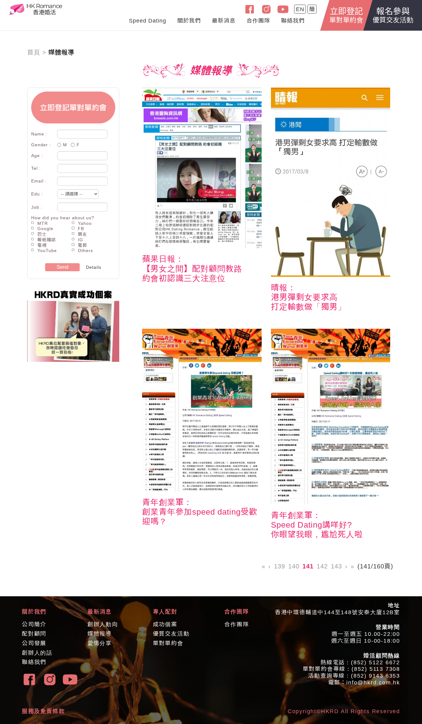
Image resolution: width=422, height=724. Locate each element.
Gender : (41, 144)
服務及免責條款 (43, 711)
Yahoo (85, 223)
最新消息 (223, 21)
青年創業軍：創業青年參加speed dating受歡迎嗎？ (199, 512)
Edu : (37, 193)
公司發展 (34, 643)
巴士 (42, 234)
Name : (39, 133)
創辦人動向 (102, 624)
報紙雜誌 (46, 239)
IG (80, 239)
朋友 (82, 234)
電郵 (82, 245)
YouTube (47, 250)
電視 (42, 245)
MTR (42, 223)
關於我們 (189, 21)
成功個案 (165, 624)
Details (93, 267)
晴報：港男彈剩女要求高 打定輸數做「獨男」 (308, 297)
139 (279, 566)
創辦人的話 (37, 653)
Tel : (36, 168)
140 (293, 566)
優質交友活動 (171, 634)
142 (322, 566)
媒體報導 (99, 634)
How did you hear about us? (62, 217)
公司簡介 (34, 624)
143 (336, 566)
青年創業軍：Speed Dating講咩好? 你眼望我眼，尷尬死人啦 (317, 525)
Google (45, 228)
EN (300, 9)
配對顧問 (34, 634)
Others (85, 250)
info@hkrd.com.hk (373, 682)
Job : (36, 207)
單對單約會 (168, 643)
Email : (39, 180)
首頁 (33, 52)
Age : (37, 155)
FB (81, 228)
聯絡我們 (293, 21)
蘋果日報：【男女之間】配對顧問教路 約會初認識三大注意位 (192, 268)
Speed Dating (147, 21)
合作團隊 (258, 21)
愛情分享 (99, 643)
